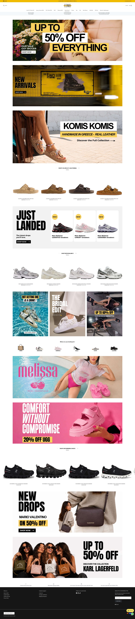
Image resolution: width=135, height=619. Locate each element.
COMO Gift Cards (7, 596)
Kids (80, 10)
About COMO (6, 593)
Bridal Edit (91, 10)
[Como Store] (67, 5)
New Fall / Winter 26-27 (30, 10)
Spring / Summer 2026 (40, 10)
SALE (55, 10)
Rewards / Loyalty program (104, 10)
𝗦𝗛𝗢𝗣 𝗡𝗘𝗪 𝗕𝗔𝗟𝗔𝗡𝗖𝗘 (67, 253)
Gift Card (96, 10)
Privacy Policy (6, 598)
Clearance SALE (60, 10)
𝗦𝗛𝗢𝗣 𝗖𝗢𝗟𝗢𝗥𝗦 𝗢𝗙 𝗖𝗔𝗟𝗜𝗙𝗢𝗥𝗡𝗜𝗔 (68, 168)
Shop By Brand (67, 10)
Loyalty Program (6, 594)
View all (67, 169)
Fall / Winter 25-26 (49, 10)
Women (73, 10)
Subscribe (118, 601)
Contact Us (41, 593)
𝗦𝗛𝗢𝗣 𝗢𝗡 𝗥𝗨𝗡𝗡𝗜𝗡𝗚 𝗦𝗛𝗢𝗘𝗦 (67, 448)
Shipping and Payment (43, 596)
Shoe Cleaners (85, 10)
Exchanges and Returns (43, 594)
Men (76, 10)
